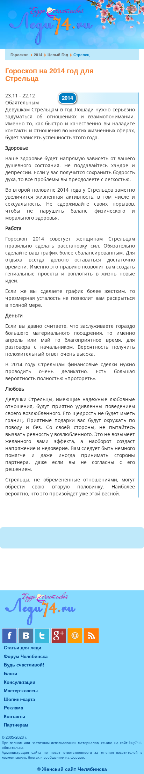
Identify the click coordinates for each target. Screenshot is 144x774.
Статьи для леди (22, 647)
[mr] (75, 630)
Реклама (13, 707)
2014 (38, 54)
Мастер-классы (21, 690)
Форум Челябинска (26, 656)
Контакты (14, 716)
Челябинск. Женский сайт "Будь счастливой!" (49, 27)
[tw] (43, 630)
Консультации (19, 682)
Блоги (10, 673)
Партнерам (16, 724)
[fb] (10, 630)
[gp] (59, 630)
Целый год (58, 54)
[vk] (26, 630)
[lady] (72, 610)
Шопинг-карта (19, 699)
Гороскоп (19, 54)
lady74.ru (135, 742)
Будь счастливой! (24, 664)
